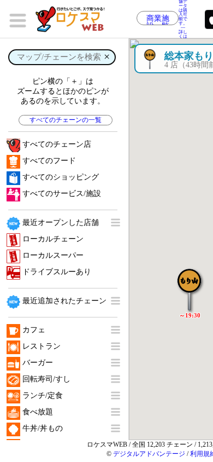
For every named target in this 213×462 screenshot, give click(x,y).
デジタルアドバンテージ (149, 454)
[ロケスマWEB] (74, 19)
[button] (189, 284)
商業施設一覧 (157, 19)
